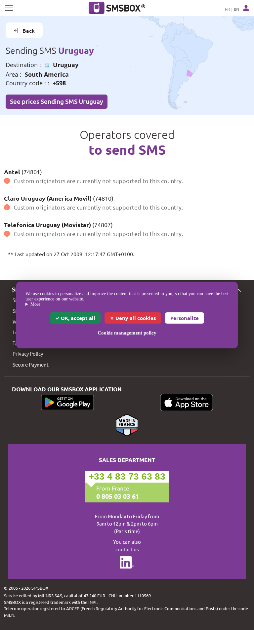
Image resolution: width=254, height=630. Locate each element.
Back (28, 30)
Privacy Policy (28, 353)
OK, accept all (77, 318)
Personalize (184, 318)
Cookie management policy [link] (127, 332)
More (35, 304)
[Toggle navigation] (9, 8)
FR (227, 9)
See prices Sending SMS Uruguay (56, 101)
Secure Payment (31, 364)
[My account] (246, 8)
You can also (127, 545)
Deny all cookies (135, 318)
